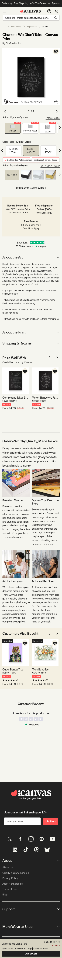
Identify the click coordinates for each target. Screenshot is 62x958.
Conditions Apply (31, 228)
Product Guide (53, 118)
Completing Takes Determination (15, 397)
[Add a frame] (11, 101)
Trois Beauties (40, 669)
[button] (13, 128)
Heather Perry (9, 672)
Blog (4, 894)
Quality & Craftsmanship (15, 872)
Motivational (16, 27)
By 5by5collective (11, 43)
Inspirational (32, 27)
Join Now (50, 821)
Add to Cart (31, 953)
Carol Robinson (39, 672)
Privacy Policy (10, 878)
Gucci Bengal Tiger (13, 669)
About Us (7, 867)
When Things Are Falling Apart (45, 397)
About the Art (12, 257)
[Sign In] (49, 11)
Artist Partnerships (12, 883)
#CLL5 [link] (45, 27)
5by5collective (9, 401)
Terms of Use (9, 889)
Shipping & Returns (16, 343)
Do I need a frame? (50, 166)
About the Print (13, 332)
